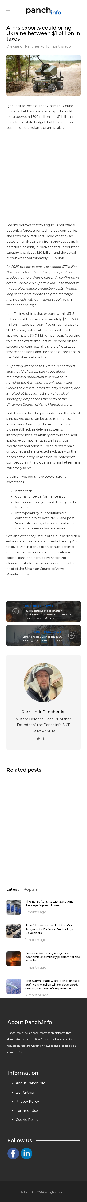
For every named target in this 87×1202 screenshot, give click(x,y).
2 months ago (37, 995)
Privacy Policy (27, 1101)
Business (33, 605)
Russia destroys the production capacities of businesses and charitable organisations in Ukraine (48, 614)
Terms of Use (27, 1111)
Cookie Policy (27, 1120)
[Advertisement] (43, 177)
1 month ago (35, 912)
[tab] (12, 889)
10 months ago (58, 46)
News (48, 605)
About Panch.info (30, 1083)
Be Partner (25, 1092)
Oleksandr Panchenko (25, 46)
